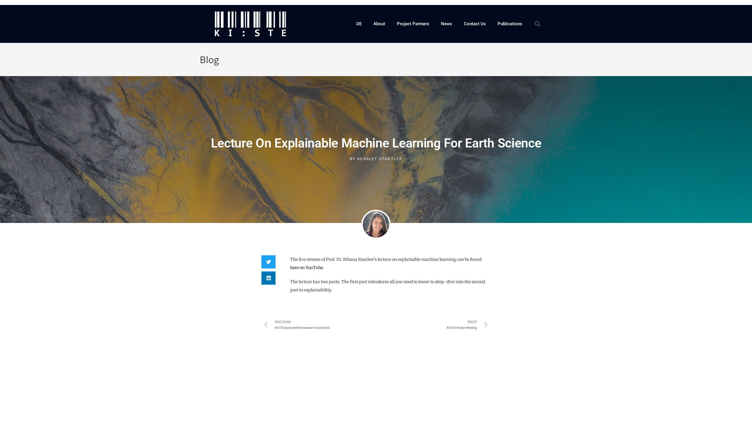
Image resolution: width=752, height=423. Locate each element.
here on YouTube (306, 267)
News (446, 23)
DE (359, 23)
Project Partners (413, 23)
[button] (537, 24)
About (379, 23)
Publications (510, 23)
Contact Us (475, 23)
